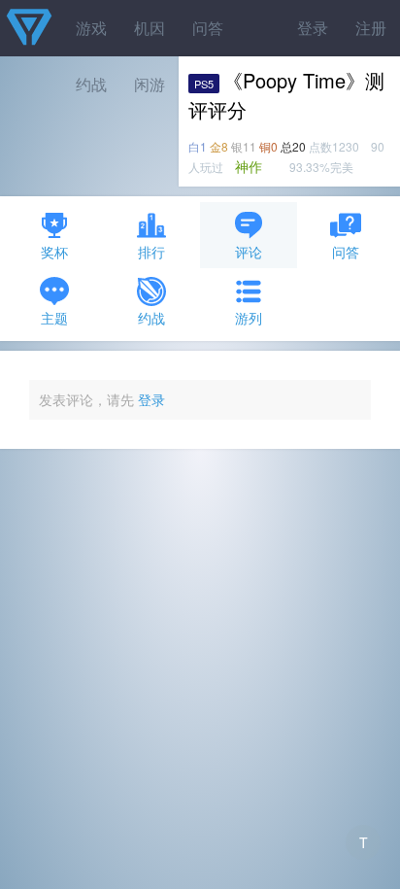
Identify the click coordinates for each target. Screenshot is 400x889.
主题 (54, 317)
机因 (149, 28)
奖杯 (54, 251)
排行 (151, 251)
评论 (248, 251)
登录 (312, 28)
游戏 (91, 28)
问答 (207, 28)
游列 (248, 317)
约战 (151, 317)
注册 (370, 28)
